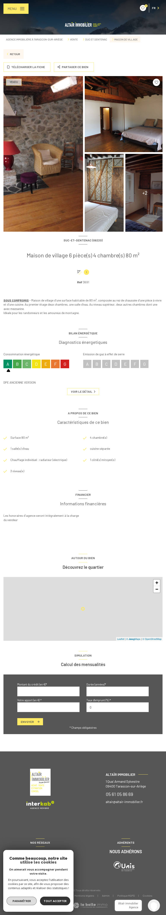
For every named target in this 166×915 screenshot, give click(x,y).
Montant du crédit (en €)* (32, 684)
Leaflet (120, 639)
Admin (106, 895)
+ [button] (156, 582)
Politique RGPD (126, 895)
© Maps (133, 639)
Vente (74, 39)
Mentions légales (84, 895)
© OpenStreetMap (151, 639)
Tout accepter (55, 901)
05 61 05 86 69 (119, 794)
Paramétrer (22, 901)
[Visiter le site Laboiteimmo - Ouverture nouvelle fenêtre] (90, 905)
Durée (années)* (96, 684)
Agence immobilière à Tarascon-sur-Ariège (34, 39)
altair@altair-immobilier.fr (124, 802)
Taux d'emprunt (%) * (98, 700)
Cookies (147, 895)
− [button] (156, 589)
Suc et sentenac (96, 39)
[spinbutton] (117, 707)
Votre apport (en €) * (29, 700)
